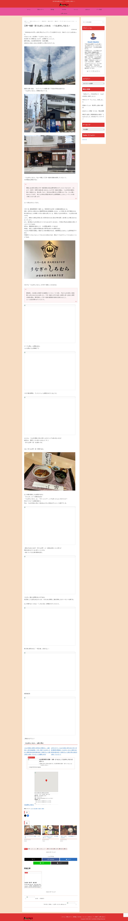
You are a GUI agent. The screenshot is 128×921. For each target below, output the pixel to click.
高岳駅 (39, 808)
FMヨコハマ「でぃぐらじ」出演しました (92, 101)
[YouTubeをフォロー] (95, 71)
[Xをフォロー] (89, 71)
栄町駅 (43, 808)
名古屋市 (56, 848)
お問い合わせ (102, 916)
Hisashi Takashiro (93, 42)
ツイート (84, 139)
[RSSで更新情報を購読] (99, 71)
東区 (26, 848)
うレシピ (84, 916)
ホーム (63, 916)
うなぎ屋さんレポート (42, 848)
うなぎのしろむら (29, 804)
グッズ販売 (95, 916)
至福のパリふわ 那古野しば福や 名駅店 (92, 106)
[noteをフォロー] (97, 71)
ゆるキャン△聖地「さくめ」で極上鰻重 (93, 111)
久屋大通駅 (36, 808)
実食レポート (69, 916)
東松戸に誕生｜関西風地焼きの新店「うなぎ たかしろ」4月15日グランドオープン (93, 117)
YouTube (79, 916)
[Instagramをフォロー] (93, 71)
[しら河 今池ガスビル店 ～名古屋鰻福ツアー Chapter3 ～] (50, 830)
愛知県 (61, 848)
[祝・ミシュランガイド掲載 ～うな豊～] (32, 830)
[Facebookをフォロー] (91, 71)
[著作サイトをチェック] (87, 71)
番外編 (74, 916)
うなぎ (32, 808)
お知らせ (90, 916)
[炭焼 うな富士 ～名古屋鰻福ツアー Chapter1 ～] (68, 830)
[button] (59, 863)
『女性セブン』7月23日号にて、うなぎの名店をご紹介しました (93, 95)
